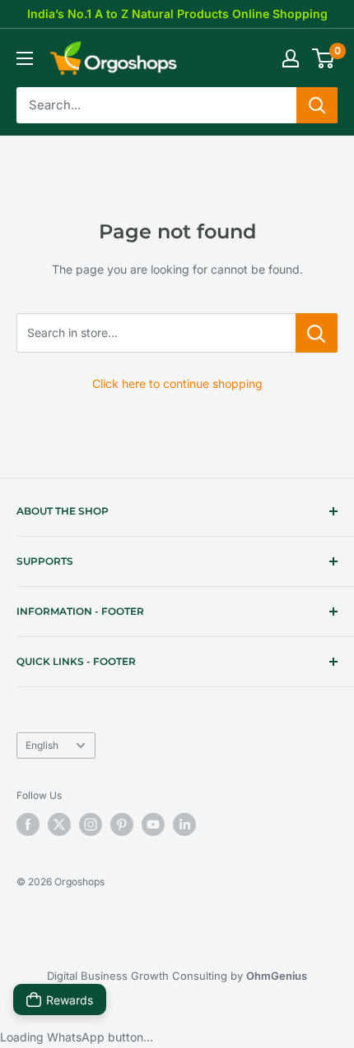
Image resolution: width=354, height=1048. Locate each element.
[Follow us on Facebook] (28, 824)
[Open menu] (24, 58)
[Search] (317, 105)
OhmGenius (276, 975)
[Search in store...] (317, 333)
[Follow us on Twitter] (59, 824)
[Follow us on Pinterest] (121, 824)
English (42, 745)
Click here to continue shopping (177, 383)
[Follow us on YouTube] (153, 824)
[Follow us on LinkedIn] (184, 824)
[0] (324, 58)
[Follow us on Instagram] (90, 824)
